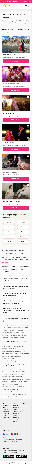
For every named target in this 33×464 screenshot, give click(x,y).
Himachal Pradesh (23, 381)
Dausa (23, 332)
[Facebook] (4, 434)
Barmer (18, 330)
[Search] (26, 6)
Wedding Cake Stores (8, 351)
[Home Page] (7, 6)
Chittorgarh (25, 335)
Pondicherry (5, 387)
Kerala (19, 376)
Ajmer (23, 227)
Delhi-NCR (5, 374)
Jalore (18, 332)
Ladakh (22, 397)
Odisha (27, 379)
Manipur (12, 387)
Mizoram (10, 397)
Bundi (13, 332)
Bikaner (23, 232)
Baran (26, 327)
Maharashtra (5, 369)
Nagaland (4, 397)
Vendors (9, 9)
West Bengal (12, 376)
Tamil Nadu (12, 371)
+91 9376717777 (12, 441)
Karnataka (4, 371)
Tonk (8, 332)
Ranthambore (5, 335)
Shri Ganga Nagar (15, 335)
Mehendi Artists (23, 353)
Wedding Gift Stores (7, 359)
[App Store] (21, 456)
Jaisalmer (24, 325)
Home (3, 9)
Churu (3, 327)
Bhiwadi (22, 337)
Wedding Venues (6, 346)
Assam (3, 384)
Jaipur (9, 222)
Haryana (24, 371)
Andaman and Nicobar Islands (10, 389)
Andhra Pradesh (6, 379)
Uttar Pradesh (13, 369)
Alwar (9, 232)
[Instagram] (9, 434)
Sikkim (16, 397)
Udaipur (22, 222)
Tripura (18, 387)
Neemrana (11, 330)
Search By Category (16, 414)
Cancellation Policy (6, 414)
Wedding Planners (20, 351)
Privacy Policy (6, 411)
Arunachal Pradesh (7, 392)
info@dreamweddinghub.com (15, 440)
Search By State (17, 411)
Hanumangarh (5, 325)
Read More (5, 26)
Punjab (22, 374)
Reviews (25, 406)
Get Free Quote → (16, 61)
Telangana (4, 376)
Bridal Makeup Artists (19, 346)
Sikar (22, 241)
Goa (21, 384)
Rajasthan (29, 9)
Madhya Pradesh (13, 374)
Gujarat (18, 371)
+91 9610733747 (12, 452)
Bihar (21, 379)
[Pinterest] (12, 434)
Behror (11, 337)
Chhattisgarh (12, 381)
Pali (19, 325)
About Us (5, 409)
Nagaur (4, 332)
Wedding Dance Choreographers (11, 361)
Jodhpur (9, 227)
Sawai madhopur (18, 327)
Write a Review (12, 1)
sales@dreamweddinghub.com (15, 450)
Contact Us (6, 417)
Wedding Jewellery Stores (9, 348)
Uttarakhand (15, 379)
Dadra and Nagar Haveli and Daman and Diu (14, 394)
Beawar (23, 330)
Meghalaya (24, 387)
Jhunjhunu (10, 327)
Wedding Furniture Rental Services (11, 356)
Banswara (4, 330)
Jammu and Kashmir (12, 384)
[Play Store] (8, 456)
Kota (9, 237)
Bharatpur (13, 325)
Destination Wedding (16, 418)
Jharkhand (4, 381)
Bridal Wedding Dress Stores (9, 353)
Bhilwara (22, 237)
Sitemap (15, 421)
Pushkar (9, 241)
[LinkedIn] (15, 434)
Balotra (16, 337)
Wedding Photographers (18, 9)
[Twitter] (7, 434)
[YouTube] (17, 434)
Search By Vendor (16, 408)
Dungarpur (5, 337)
